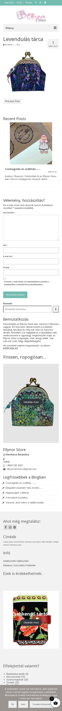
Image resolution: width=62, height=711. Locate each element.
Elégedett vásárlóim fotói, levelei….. (24, 487)
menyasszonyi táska (33, 542)
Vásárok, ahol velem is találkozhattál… (26, 502)
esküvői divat (19, 542)
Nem (23, 704)
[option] (31, 156)
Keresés (7, 303)
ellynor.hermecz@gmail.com (21, 469)
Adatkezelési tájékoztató (15, 561)
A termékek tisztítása (17, 497)
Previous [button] (6, 158)
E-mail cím (8, 256)
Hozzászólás (9, 213)
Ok (12, 704)
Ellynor (10, 45)
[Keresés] (56, 309)
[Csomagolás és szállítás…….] (31, 143)
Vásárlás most (31, 402)
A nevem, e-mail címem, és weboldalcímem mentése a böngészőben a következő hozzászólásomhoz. (26, 283)
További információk (42, 704)
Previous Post (12, 101)
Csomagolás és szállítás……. (21, 483)
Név (5, 245)
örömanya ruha (15, 545)
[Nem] (58, 698)
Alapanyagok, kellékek (17, 492)
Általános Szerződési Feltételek (19, 565)
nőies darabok (46, 542)
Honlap (6, 267)
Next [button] (56, 158)
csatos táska (8, 542)
